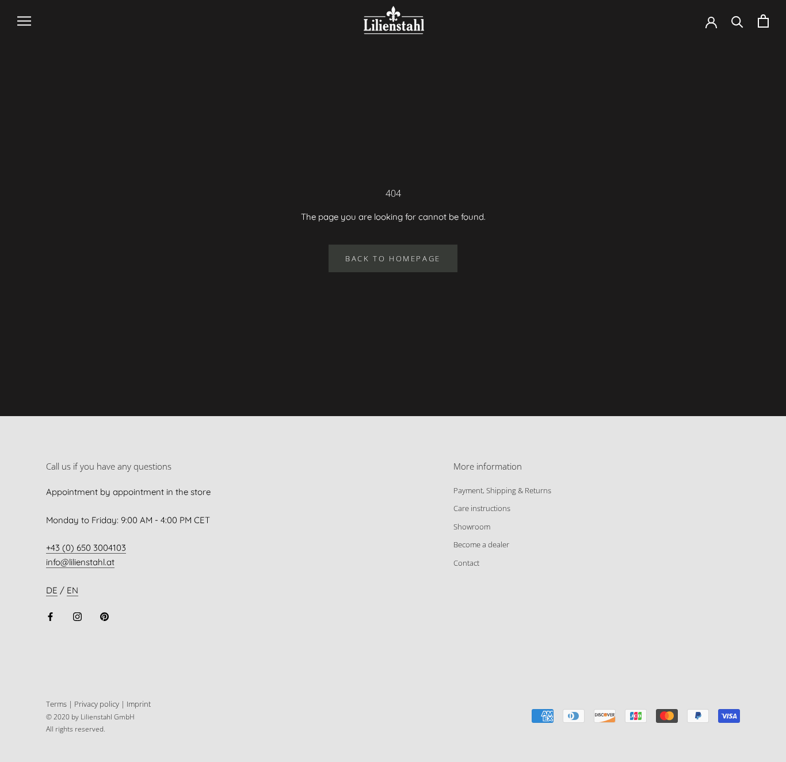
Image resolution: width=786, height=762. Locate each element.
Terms (56, 704)
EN (72, 590)
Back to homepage (393, 258)
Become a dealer (481, 544)
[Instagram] (77, 616)
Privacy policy (96, 704)
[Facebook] (50, 616)
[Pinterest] (104, 616)
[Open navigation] (24, 21)
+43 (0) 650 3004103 (86, 547)
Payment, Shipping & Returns (502, 490)
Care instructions (481, 508)
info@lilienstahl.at (80, 562)
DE (52, 590)
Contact (466, 563)
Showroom (471, 526)
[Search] (737, 21)
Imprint (139, 704)
